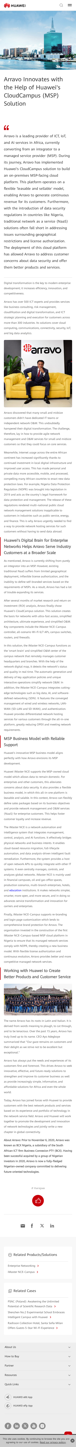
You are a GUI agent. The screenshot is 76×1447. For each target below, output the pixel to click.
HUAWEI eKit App (22, 1397)
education (15, 890)
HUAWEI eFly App (23, 1405)
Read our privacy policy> (53, 1442)
